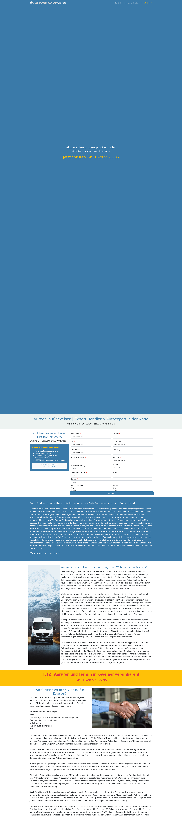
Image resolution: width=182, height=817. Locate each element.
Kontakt (136, 3)
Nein (74, 490)
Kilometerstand (77, 457)
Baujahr (116, 457)
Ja (73, 488)
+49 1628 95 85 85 (146, 3)
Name (115, 464)
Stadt (115, 472)
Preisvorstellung (78, 465)
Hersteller (75, 433)
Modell (116, 433)
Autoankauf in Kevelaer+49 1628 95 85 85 (49, 465)
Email (73, 479)
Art (72, 441)
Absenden (111, 493)
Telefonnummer (78, 472)
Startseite (118, 3)
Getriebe (74, 449)
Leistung (116, 449)
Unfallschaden (77, 485)
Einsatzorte (128, 3)
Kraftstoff (117, 441)
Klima (115, 485)
